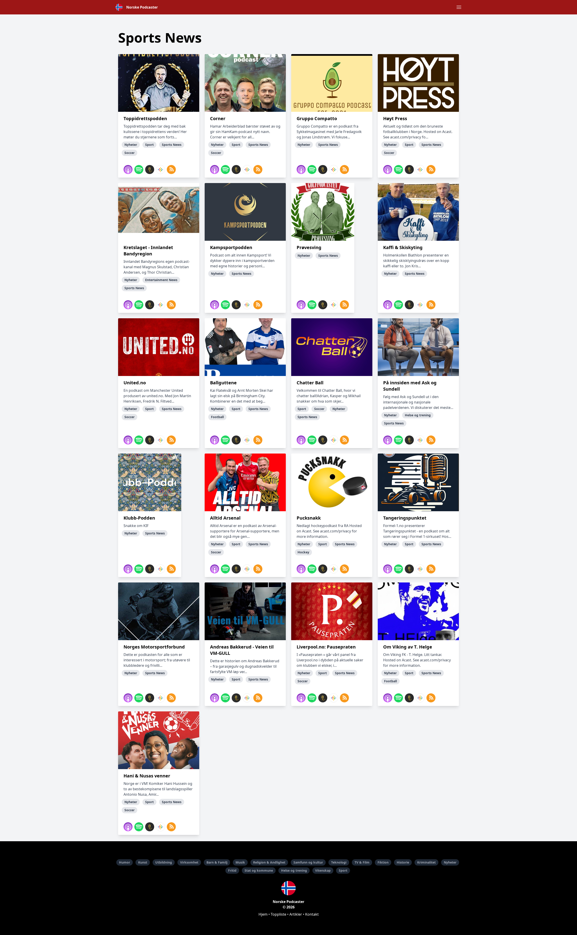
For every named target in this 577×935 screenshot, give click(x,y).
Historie (403, 862)
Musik (240, 862)
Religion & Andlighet (269, 862)
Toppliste (278, 914)
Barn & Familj (216, 862)
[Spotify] (138, 169)
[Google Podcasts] (160, 169)
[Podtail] (149, 169)
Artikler (295, 914)
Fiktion (383, 862)
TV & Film (362, 862)
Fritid (232, 870)
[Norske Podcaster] (288, 888)
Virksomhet (189, 862)
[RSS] (171, 169)
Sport (343, 870)
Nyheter (450, 862)
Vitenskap (323, 870)
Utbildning (163, 862)
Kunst (142, 862)
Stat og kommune (259, 870)
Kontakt (312, 914)
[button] (459, 7)
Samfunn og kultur (308, 862)
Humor (124, 862)
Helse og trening (294, 870)
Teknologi (338, 862)
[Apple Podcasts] (128, 169)
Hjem (263, 914)
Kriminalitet (426, 862)
